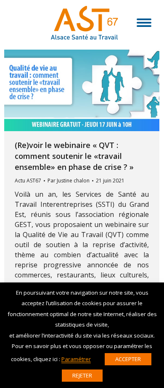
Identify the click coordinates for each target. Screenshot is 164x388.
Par (69, 180)
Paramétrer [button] (76, 359)
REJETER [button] (82, 375)
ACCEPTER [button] (128, 359)
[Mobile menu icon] (144, 23)
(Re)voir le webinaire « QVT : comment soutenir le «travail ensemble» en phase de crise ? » (74, 156)
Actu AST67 (28, 180)
